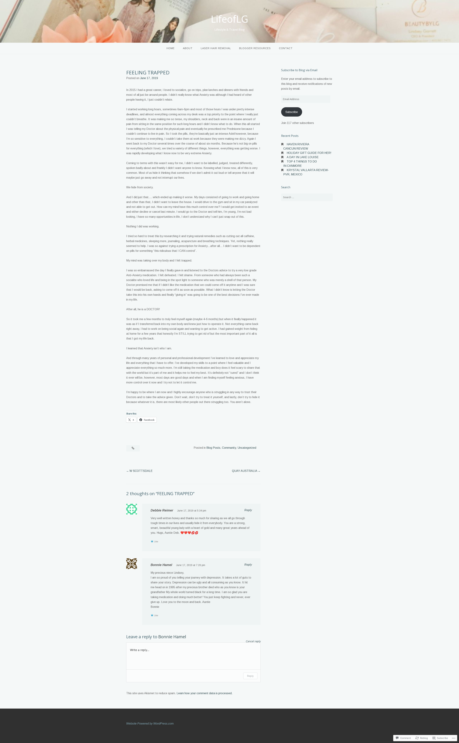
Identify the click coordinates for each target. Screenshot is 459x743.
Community (229, 447)
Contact (286, 48)
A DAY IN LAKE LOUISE (303, 157)
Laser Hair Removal (216, 48)
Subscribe (291, 112)
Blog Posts (213, 447)
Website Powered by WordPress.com (150, 723)
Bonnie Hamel (161, 565)
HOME (171, 48)
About (188, 48)
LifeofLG (229, 18)
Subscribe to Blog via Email (299, 70)
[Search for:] (307, 197)
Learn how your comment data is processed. (205, 693)
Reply (248, 510)
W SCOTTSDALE (141, 470)
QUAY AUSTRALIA (244, 470)
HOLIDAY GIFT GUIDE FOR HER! (309, 152)
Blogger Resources (255, 48)
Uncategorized (247, 447)
